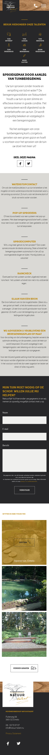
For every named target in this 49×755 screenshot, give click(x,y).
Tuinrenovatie (40, 39)
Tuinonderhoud (8, 50)
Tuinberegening (24, 50)
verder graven (21, 668)
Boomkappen (24, 61)
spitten (23, 542)
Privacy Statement (13, 733)
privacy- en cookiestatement (29, 481)
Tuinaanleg (24, 39)
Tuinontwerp (8, 39)
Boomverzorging (40, 50)
